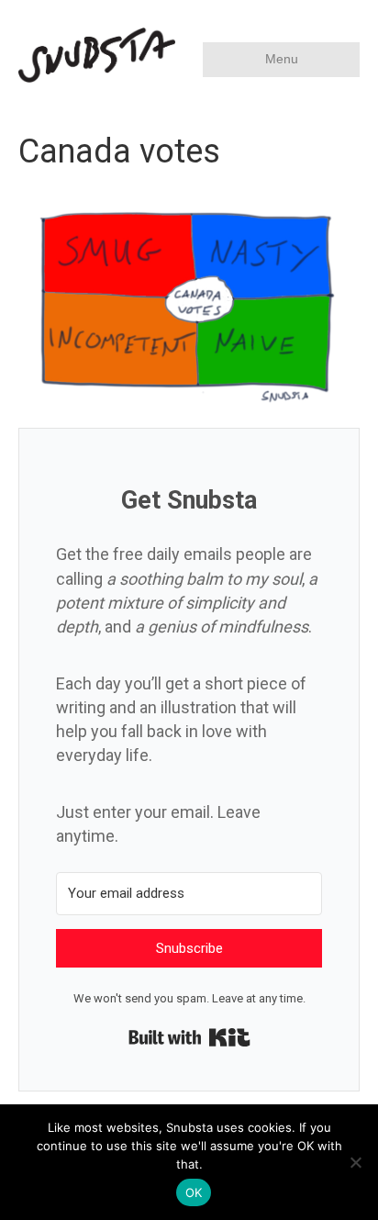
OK (194, 1192)
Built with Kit (189, 1037)
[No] (355, 1162)
